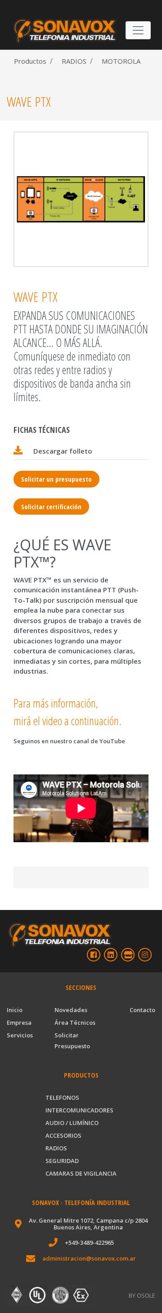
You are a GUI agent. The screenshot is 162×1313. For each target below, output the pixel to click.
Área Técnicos (74, 1022)
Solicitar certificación (51, 506)
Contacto (142, 1010)
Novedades (70, 1010)
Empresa (19, 1022)
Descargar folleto (62, 450)
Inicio (14, 1010)
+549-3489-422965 (89, 1242)
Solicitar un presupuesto (56, 478)
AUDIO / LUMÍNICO (72, 1123)
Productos (30, 61)
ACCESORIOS (63, 1135)
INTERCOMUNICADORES (79, 1110)
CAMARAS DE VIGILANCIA (81, 1173)
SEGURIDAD (62, 1161)
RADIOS (73, 61)
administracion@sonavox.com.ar (89, 1258)
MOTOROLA (120, 61)
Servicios (20, 1035)
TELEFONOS (62, 1097)
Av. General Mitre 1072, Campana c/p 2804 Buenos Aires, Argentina (88, 1224)
